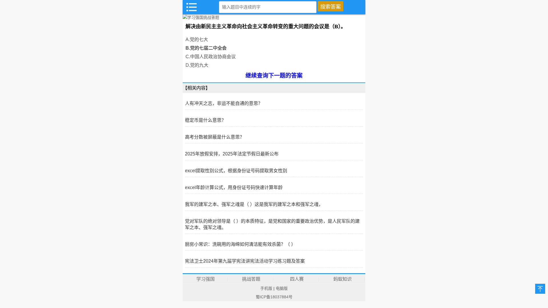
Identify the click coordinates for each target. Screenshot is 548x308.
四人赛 (297, 279)
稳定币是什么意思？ (205, 120)
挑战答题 (251, 279)
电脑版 (282, 288)
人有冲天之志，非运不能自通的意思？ (224, 103)
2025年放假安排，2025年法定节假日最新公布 (232, 153)
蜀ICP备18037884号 (274, 297)
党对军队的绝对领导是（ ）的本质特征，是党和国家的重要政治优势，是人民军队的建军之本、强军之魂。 (272, 224)
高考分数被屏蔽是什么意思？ (214, 137)
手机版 (266, 288)
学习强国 (205, 279)
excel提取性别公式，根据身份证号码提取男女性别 (236, 170)
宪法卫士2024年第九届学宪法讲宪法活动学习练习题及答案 (245, 261)
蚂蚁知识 (342, 279)
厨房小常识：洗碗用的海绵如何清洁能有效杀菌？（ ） (240, 244)
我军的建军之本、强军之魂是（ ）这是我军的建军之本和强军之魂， (254, 204)
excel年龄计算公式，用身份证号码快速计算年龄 (234, 187)
